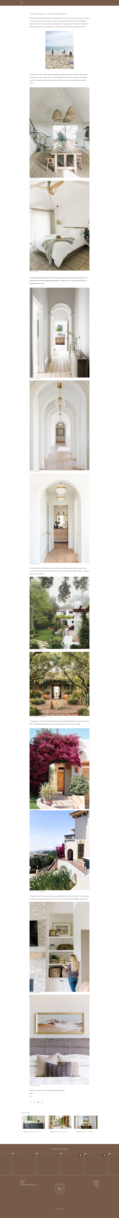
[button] (21, 3)
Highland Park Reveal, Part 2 (58, 1132)
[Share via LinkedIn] (38, 1102)
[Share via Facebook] (30, 1102)
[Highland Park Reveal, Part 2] (59, 1122)
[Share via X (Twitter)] (34, 1102)
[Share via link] (42, 1102)
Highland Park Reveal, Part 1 (84, 1132)
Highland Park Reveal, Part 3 (32, 1132)
